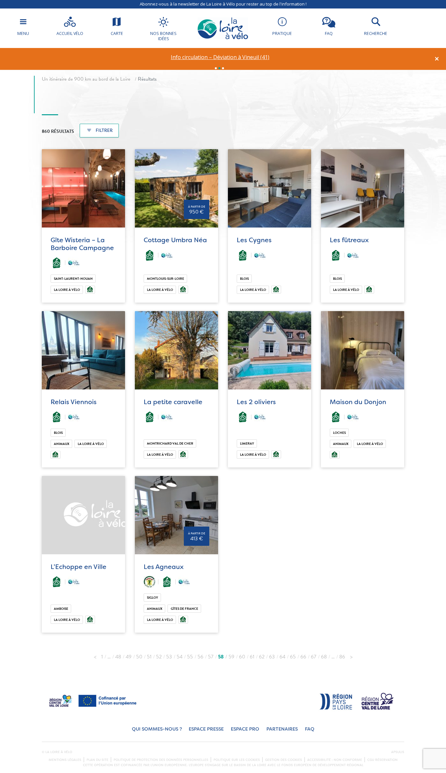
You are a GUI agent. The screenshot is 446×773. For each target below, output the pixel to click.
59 (231, 657)
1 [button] (216, 68)
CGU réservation (382, 760)
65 (293, 657)
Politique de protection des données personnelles (161, 760)
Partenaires (282, 729)
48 (118, 657)
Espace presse (206, 729)
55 (190, 657)
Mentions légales (65, 760)
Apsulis (397, 752)
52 (159, 657)
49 (129, 657)
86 (342, 657)
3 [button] (223, 68)
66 (303, 657)
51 (149, 657)
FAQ (309, 729)
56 (200, 657)
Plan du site (97, 760)
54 (180, 657)
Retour (95, 655)
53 (169, 657)
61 (252, 657)
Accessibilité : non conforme (334, 760)
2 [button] (219, 68)
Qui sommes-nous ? (157, 729)
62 (261, 657)
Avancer (351, 655)
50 (139, 657)
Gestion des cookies (283, 760)
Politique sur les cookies (237, 760)
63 (272, 657)
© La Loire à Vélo (57, 752)
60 (242, 657)
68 (324, 657)
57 (211, 657)
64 (282, 657)
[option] (220, 57)
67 (313, 657)
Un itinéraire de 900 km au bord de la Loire (86, 79)
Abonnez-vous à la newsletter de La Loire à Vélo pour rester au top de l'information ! (223, 4)
